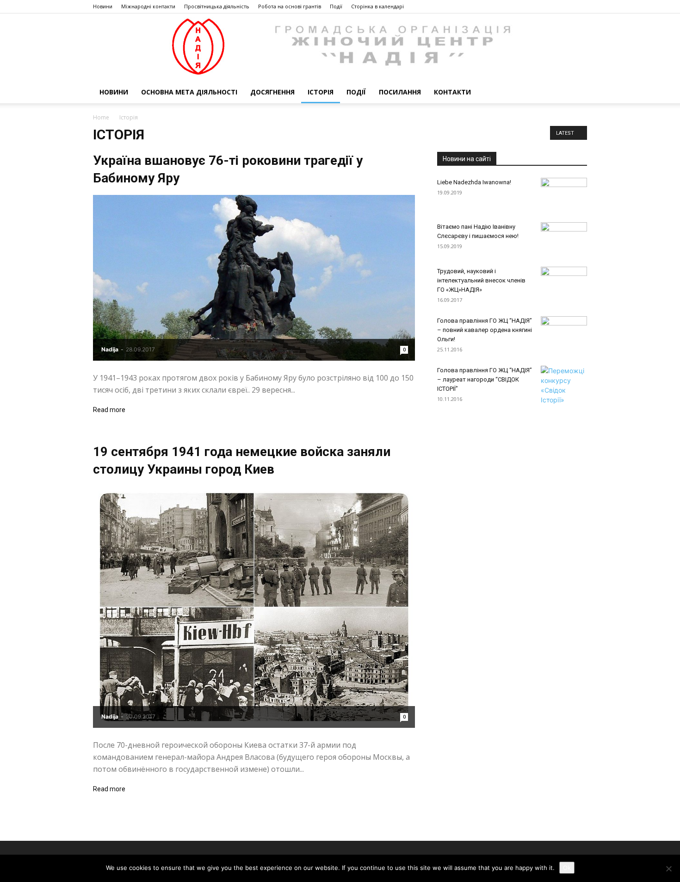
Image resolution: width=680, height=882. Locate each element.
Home (101, 117)
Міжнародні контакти (148, 6)
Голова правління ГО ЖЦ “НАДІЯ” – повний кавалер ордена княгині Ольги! (484, 330)
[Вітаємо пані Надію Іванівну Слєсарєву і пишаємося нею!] (564, 238)
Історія (321, 92)
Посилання (400, 92)
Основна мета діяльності (189, 92)
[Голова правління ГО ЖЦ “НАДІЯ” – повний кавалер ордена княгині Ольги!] (564, 332)
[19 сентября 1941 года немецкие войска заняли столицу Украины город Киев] (254, 607)
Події (336, 6)
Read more (109, 410)
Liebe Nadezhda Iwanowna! (474, 182)
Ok (567, 867)
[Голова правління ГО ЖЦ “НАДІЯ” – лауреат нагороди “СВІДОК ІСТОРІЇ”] (564, 385)
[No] (668, 868)
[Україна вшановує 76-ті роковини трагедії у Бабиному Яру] (254, 278)
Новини (102, 6)
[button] (576, 92)
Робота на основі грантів (289, 6)
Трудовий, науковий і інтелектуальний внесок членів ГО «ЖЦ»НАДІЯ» (481, 280)
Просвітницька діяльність (216, 6)
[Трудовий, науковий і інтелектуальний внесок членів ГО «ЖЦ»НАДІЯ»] (564, 281)
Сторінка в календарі (377, 6)
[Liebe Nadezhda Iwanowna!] (564, 194)
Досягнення (272, 92)
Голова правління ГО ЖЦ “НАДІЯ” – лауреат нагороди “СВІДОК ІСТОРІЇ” (484, 379)
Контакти (452, 92)
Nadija (109, 349)
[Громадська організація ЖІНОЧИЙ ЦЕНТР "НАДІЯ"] (340, 47)
